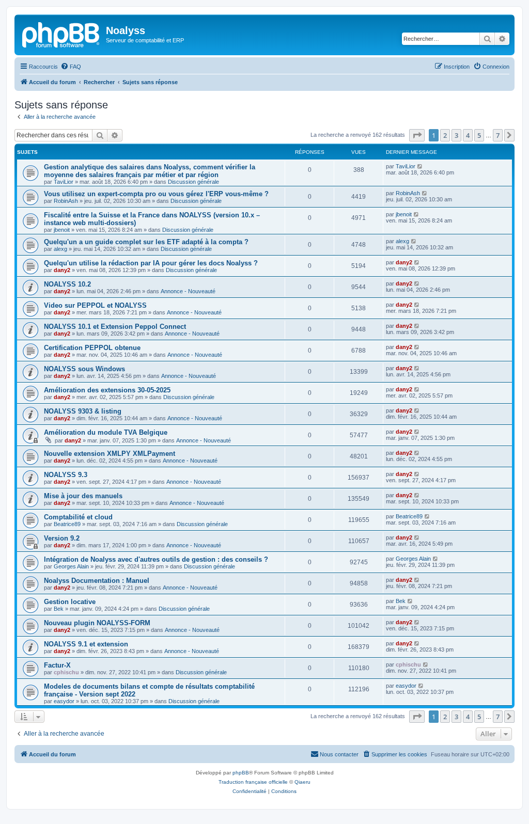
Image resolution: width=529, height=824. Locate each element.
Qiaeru (302, 782)
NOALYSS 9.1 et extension (86, 644)
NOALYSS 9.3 (65, 475)
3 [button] (456, 135)
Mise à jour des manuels (83, 496)
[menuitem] (70, 66)
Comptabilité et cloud (78, 517)
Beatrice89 (67, 524)
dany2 (62, 270)
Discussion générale (193, 182)
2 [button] (445, 135)
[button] (417, 135)
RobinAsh (66, 201)
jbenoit (62, 230)
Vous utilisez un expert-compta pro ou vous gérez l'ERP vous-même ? (156, 194)
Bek (59, 609)
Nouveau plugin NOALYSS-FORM (97, 623)
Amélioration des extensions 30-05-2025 (107, 390)
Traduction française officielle (253, 782)
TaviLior (63, 182)
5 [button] (479, 135)
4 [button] (468, 135)
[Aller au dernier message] (420, 166)
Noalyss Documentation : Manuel (96, 580)
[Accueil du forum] (61, 33)
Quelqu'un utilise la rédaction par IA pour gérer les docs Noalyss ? (151, 263)
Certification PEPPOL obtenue (92, 348)
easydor (64, 701)
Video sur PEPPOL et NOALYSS (95, 305)
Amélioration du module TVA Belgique (105, 432)
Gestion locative (70, 602)
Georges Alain (71, 566)
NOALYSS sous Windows (84, 369)
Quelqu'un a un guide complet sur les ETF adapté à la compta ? (146, 242)
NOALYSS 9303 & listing (82, 411)
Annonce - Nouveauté (188, 291)
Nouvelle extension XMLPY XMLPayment (109, 453)
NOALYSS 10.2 (67, 284)
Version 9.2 (62, 538)
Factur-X (57, 665)
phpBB (240, 772)
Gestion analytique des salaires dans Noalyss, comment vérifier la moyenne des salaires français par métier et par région (149, 171)
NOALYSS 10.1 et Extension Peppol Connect (115, 326)
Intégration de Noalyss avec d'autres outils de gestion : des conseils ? (156, 559)
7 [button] (498, 135)
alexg (60, 249)
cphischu (66, 672)
